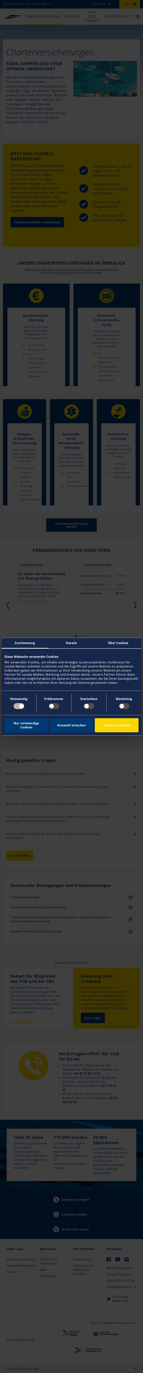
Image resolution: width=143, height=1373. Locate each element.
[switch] (54, 706)
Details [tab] (71, 643)
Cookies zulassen (116, 725)
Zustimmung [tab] (25, 643)
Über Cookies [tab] (118, 643)
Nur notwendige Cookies (26, 725)
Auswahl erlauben (71, 725)
